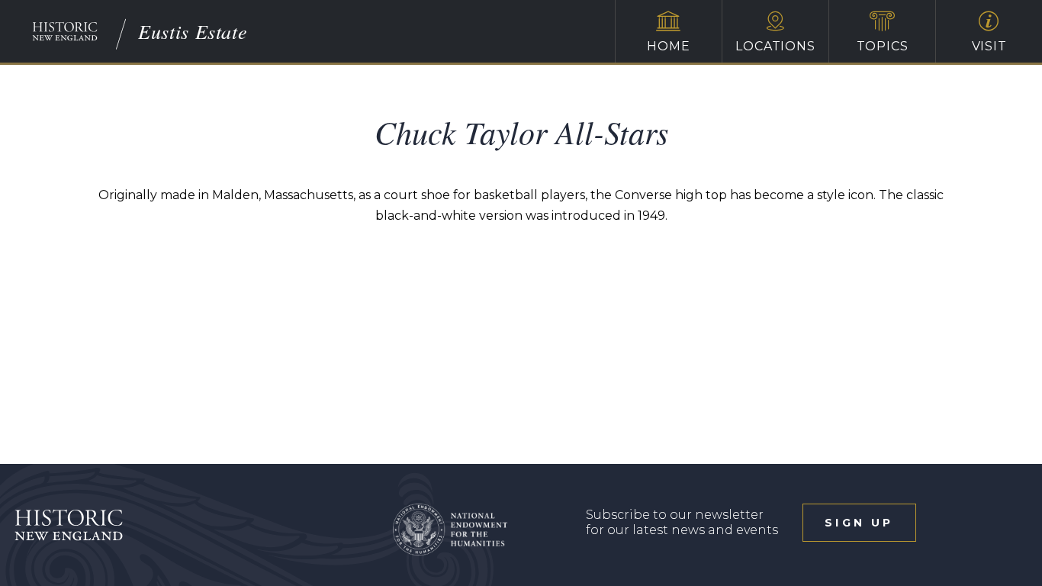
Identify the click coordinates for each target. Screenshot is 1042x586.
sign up (859, 523)
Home (668, 46)
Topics (883, 46)
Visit (989, 46)
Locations (775, 46)
